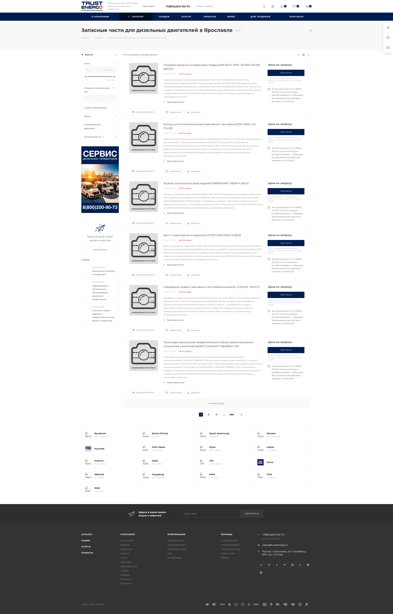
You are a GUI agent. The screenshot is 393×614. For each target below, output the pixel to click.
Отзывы (124, 570)
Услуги (86, 546)
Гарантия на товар (177, 549)
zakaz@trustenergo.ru (275, 545)
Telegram (269, 564)
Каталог (87, 534)
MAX (292, 564)
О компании (127, 540)
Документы (126, 583)
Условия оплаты (175, 540)
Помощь (226, 534)
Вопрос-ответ (228, 553)
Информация (176, 534)
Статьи (85, 259)
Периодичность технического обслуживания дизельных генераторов (100, 292)
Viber (300, 564)
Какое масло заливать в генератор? (103, 273)
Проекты (87, 553)
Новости (125, 553)
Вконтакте (261, 564)
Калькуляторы (174, 557)
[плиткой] (299, 54)
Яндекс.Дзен (261, 572)
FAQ (169, 553)
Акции (85, 540)
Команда (125, 545)
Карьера (125, 575)
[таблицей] (308, 54)
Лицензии (126, 579)
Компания (128, 534)
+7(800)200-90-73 (177, 6)
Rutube (284, 564)
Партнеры (126, 562)
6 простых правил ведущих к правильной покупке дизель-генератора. (103, 315)
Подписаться (251, 514)
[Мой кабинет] (272, 7)
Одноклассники (276, 564)
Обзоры (225, 557)
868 (232, 414)
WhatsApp (308, 564)
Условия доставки (176, 545)
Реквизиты (126, 549)
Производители (129, 566)
